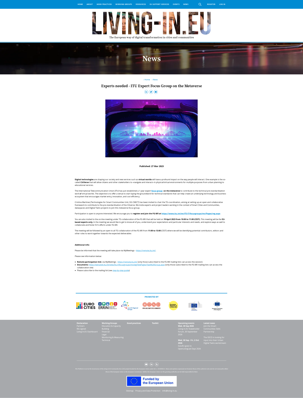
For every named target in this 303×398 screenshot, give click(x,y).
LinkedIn (146, 92)
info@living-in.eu (169, 390)
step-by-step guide (121, 270)
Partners (81, 326)
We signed (81, 329)
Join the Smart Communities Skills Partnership (212, 329)
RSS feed (156, 364)
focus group (157, 191)
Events (176, 4)
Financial (106, 331)
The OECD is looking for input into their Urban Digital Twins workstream (215, 340)
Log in (222, 4)
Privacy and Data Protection (147, 390)
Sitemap (130, 390)
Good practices (104, 4)
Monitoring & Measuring (113, 337)
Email (156, 92)
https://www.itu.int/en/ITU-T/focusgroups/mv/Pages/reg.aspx (191, 213)
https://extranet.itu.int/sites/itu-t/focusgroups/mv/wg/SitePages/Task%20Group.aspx (127, 264)
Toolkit (155, 323)
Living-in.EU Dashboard (87, 331)
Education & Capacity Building (111, 327)
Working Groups (109, 323)
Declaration (82, 323)
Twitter (151, 92)
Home (80, 4)
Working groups (124, 4)
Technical (106, 340)
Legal (104, 334)
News (185, 4)
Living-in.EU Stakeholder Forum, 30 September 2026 (189, 332)
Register (211, 4)
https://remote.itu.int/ (146, 250)
